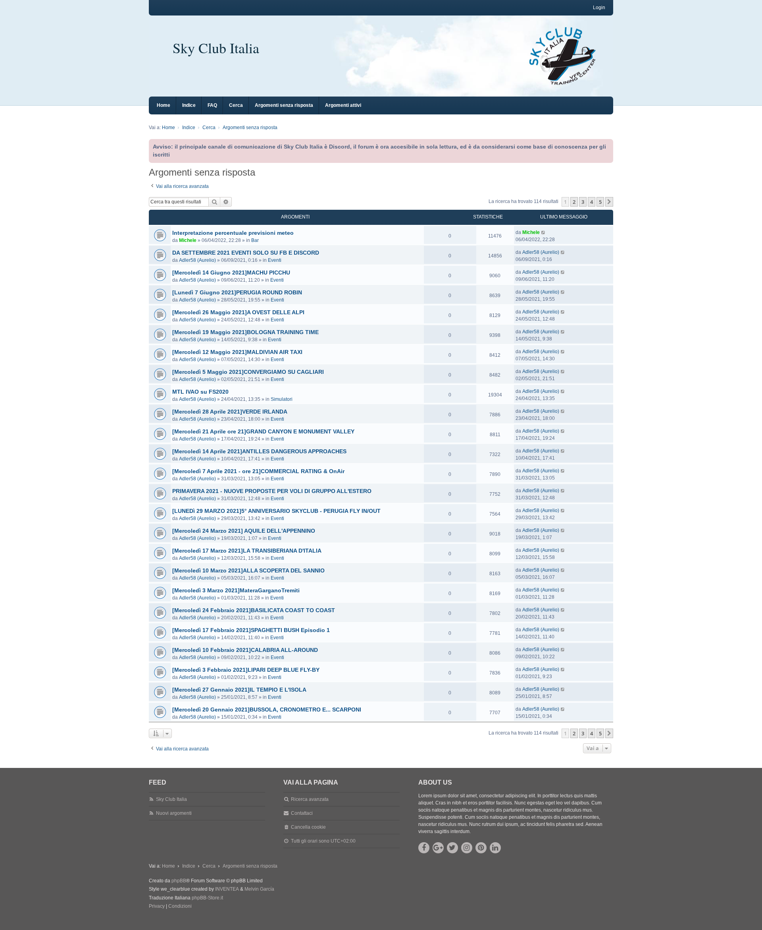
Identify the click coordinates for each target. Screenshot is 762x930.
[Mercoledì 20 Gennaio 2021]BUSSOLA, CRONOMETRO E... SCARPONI (266, 709)
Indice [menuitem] (189, 105)
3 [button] (582, 201)
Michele (187, 240)
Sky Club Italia (216, 47)
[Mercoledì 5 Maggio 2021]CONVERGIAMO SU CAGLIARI (248, 372)
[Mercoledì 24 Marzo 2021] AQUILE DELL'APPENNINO (243, 531)
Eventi (274, 260)
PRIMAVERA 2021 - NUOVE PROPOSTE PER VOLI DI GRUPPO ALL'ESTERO (271, 491)
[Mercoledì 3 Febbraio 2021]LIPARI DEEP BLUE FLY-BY (245, 670)
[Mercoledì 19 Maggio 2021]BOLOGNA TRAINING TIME (245, 332)
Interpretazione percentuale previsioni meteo (233, 233)
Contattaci (302, 813)
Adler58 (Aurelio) (197, 260)
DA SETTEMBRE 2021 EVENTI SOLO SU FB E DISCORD (245, 252)
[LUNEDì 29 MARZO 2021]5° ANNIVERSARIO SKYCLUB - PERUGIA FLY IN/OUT (276, 511)
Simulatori (281, 399)
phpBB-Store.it (207, 898)
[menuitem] (157, 906)
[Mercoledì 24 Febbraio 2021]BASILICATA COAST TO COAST (253, 610)
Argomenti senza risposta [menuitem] (284, 105)
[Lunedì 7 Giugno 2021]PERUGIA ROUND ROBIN (237, 292)
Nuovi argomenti (174, 813)
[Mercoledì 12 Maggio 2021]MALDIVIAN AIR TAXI (237, 352)
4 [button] (591, 201)
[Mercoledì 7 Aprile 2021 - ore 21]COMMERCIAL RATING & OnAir (258, 471)
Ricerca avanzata (310, 799)
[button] (609, 202)
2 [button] (574, 201)
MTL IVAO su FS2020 (200, 392)
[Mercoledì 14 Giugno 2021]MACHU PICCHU (231, 272)
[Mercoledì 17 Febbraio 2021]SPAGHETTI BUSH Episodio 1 (251, 630)
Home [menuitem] (163, 105)
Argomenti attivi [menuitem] (343, 105)
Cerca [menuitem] (236, 105)
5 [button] (600, 201)
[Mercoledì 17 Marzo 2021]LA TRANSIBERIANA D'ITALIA (246, 550)
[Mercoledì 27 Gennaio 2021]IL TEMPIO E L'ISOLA (239, 689)
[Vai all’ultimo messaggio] (543, 232)
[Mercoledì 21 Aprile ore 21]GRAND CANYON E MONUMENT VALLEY (263, 431)
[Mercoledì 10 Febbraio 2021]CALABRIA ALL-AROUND (245, 650)
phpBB (178, 881)
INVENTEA (227, 889)
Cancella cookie (308, 827)
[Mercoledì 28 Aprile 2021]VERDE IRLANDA (229, 411)
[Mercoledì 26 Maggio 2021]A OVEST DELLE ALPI (238, 312)
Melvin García (259, 889)
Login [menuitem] (599, 7)
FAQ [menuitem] (212, 105)
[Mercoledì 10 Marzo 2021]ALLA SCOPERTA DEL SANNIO (248, 570)
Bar (255, 240)
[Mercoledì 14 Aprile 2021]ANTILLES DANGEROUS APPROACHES (259, 451)
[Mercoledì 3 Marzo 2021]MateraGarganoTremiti (236, 590)
